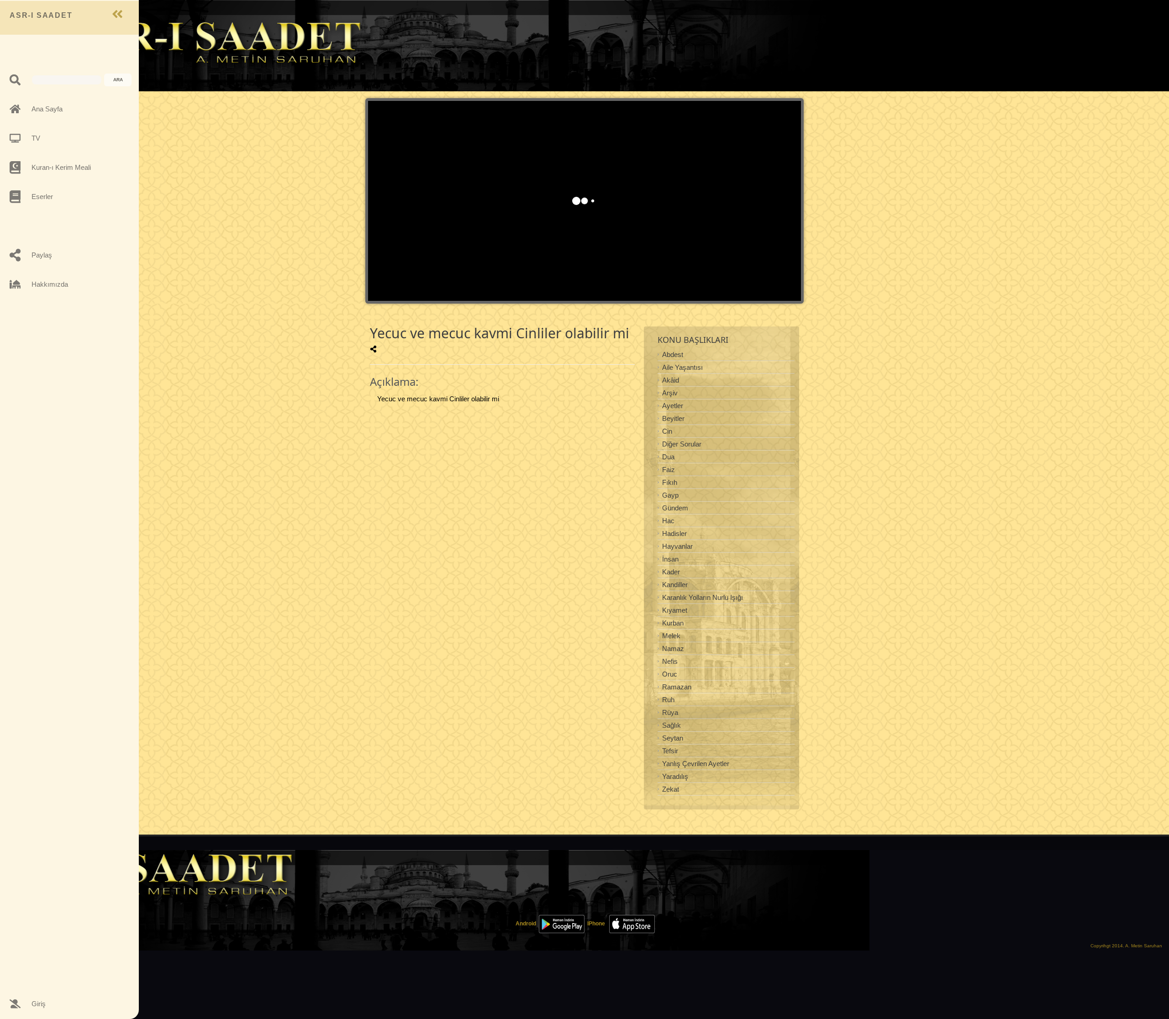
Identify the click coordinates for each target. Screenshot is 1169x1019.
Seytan (672, 738)
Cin (667, 431)
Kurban (673, 623)
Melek (671, 636)
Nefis (670, 661)
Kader (671, 572)
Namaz (673, 648)
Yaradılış (675, 776)
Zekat (670, 789)
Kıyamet (674, 610)
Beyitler (673, 418)
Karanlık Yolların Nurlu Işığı (702, 597)
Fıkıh (669, 482)
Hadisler (674, 533)
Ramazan (676, 687)
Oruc (669, 674)
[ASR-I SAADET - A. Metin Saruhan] (217, 42)
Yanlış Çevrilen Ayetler (695, 763)
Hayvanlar (677, 546)
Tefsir (670, 751)
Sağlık (671, 725)
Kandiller (675, 584)
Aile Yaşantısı (682, 367)
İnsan (670, 559)
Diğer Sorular (681, 444)
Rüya (670, 712)
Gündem (675, 508)
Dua (668, 457)
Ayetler (672, 406)
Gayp (670, 495)
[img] (373, 349)
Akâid (670, 380)
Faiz (668, 469)
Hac (668, 521)
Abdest (672, 354)
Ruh (668, 700)
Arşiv (670, 393)
